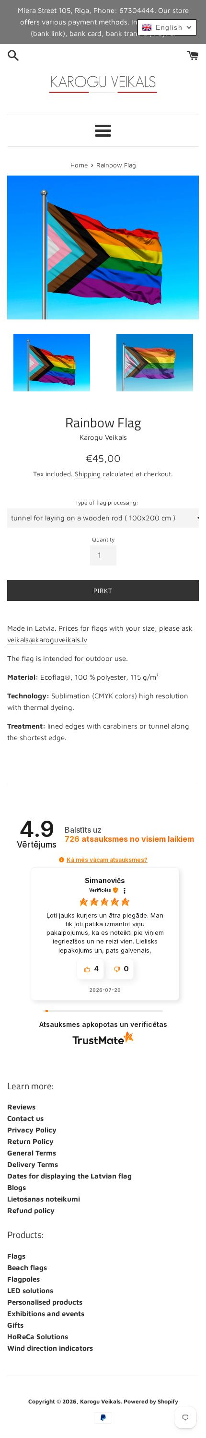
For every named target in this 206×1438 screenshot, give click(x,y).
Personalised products (44, 1302)
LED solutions (30, 1290)
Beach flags (27, 1267)
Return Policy (30, 1141)
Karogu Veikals (100, 1401)
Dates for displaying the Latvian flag (69, 1176)
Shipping (88, 474)
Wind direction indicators (50, 1348)
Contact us (25, 1118)
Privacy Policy (32, 1130)
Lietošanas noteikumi (43, 1199)
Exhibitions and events (45, 1313)
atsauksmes (129, 839)
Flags (16, 1256)
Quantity (103, 539)
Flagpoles (23, 1279)
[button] (61, 860)
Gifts (15, 1325)
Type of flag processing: (106, 502)
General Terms (31, 1153)
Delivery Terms (32, 1164)
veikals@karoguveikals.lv (47, 640)
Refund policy (31, 1210)
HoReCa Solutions (37, 1336)
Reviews (21, 1107)
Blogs (16, 1187)
